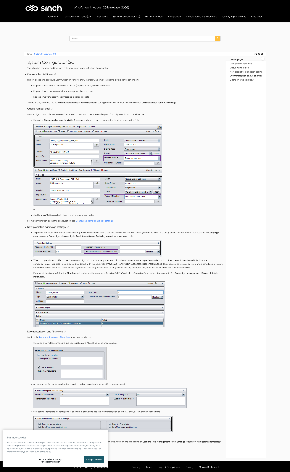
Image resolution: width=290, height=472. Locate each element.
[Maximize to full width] (256, 54)
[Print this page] (262, 54)
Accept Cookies (94, 459)
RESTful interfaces (154, 16)
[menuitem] (53, 16)
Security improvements (233, 16)
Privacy (189, 467)
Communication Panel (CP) (77, 16)
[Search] (218, 38)
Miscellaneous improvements (201, 16)
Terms (149, 467)
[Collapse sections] (259, 54)
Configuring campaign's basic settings (94, 221)
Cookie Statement (209, 467)
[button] (25, 74)
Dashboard (102, 16)
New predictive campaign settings (246, 72)
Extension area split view (242, 80)
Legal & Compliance (169, 467)
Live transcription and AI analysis (246, 75)
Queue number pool (239, 68)
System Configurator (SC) (126, 16)
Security (136, 467)
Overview (53, 16)
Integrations (174, 16)
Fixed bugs (256, 16)
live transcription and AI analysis (54, 337)
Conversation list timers (241, 63)
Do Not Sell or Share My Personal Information (50, 460)
